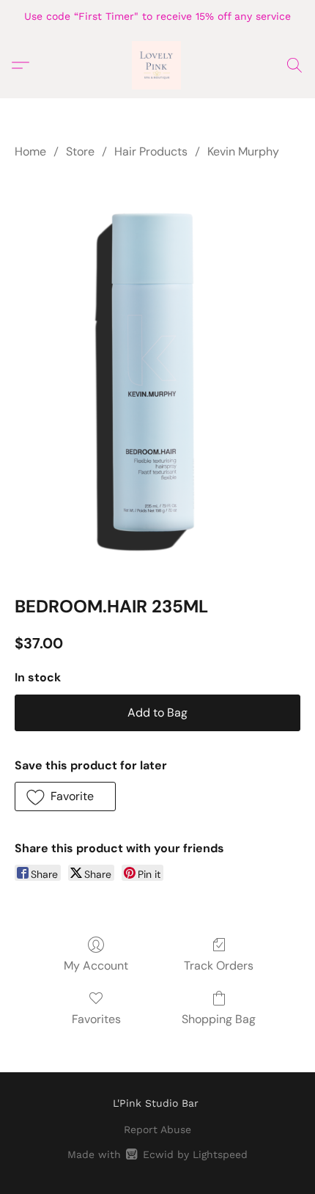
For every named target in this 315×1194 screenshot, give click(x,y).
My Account (96, 965)
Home (30, 151)
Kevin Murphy (243, 151)
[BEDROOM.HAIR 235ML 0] (157, 374)
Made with (157, 1154)
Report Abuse (157, 1129)
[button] (157, 65)
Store (80, 151)
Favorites (96, 1019)
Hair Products (151, 151)
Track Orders (218, 965)
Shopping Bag (219, 1019)
